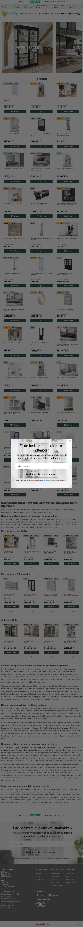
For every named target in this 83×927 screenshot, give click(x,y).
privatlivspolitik (47, 480)
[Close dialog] (70, 441)
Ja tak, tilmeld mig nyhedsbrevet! (41, 474)
